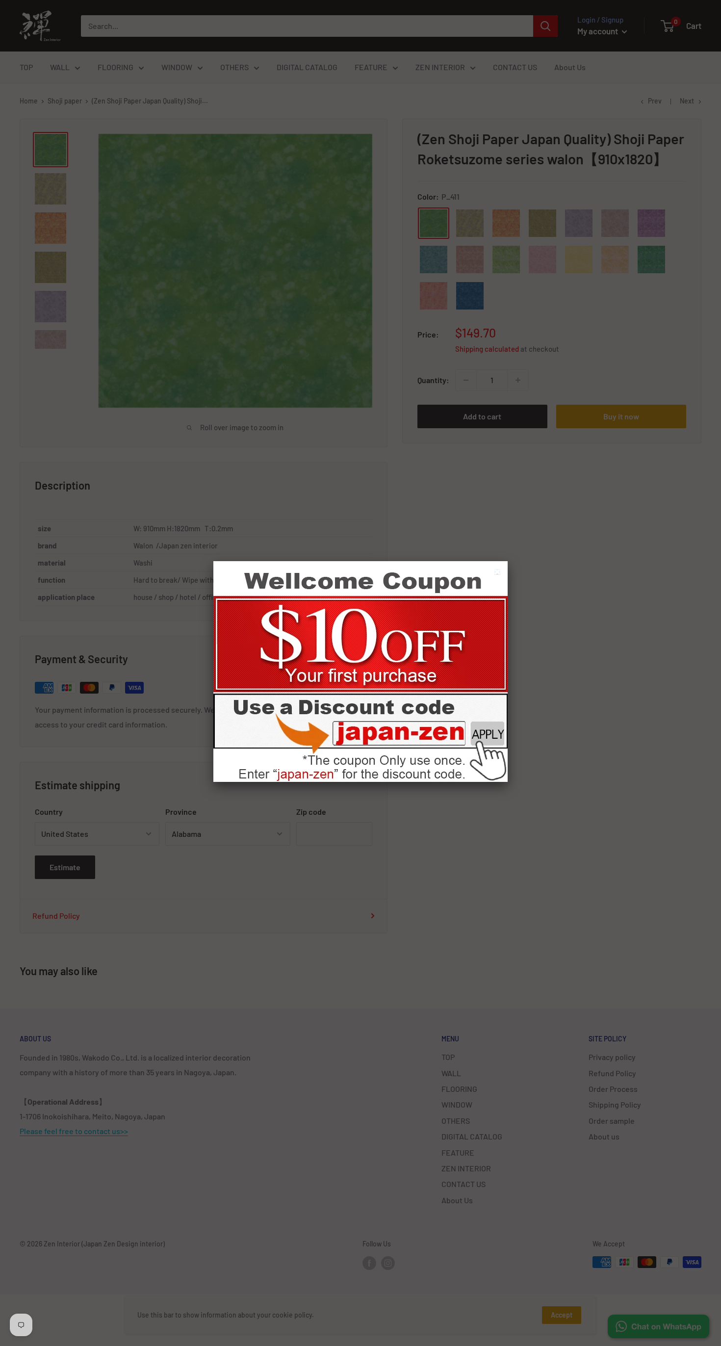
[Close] (498, 573)
